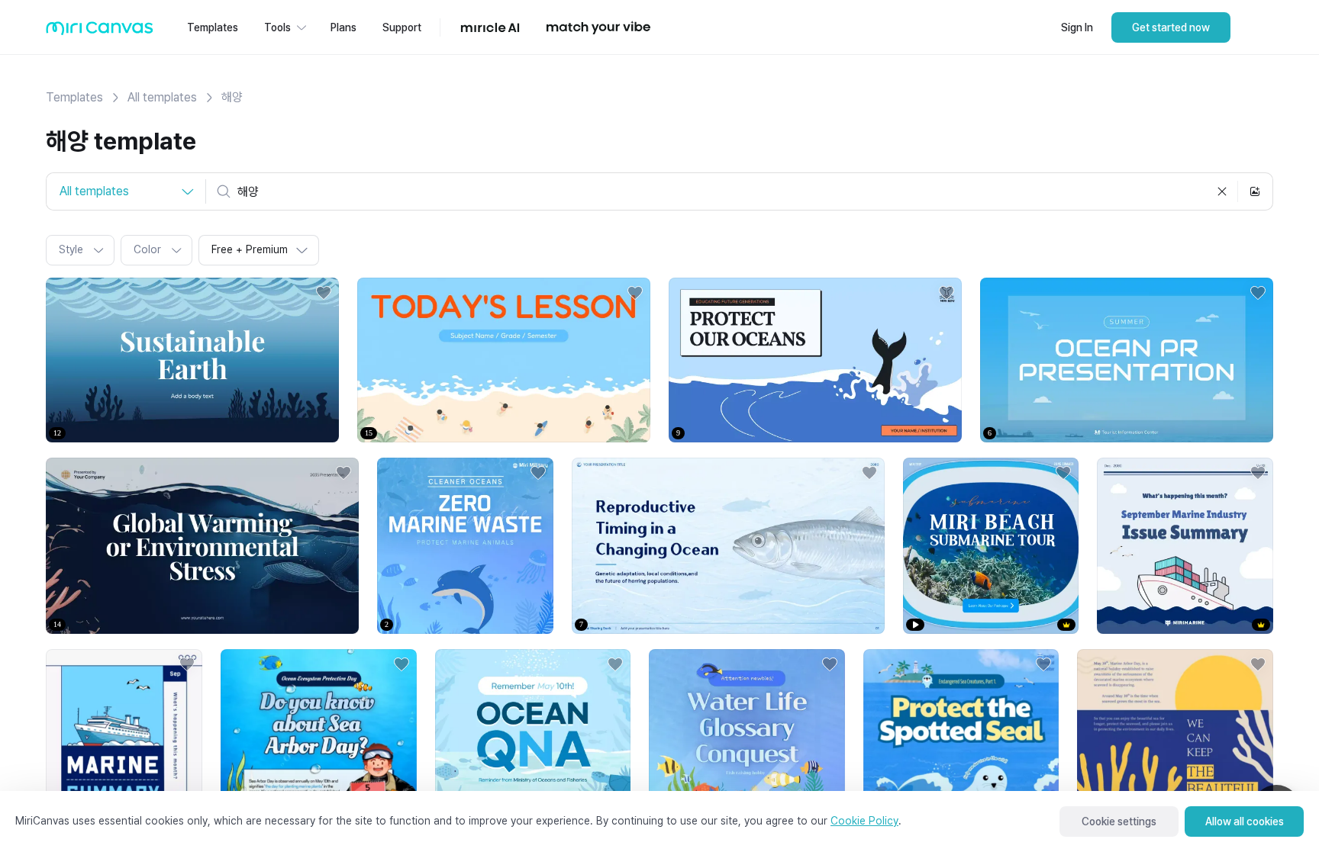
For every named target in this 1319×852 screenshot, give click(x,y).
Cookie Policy (864, 821)
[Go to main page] (99, 31)
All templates (162, 97)
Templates (74, 97)
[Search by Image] (1255, 191)
